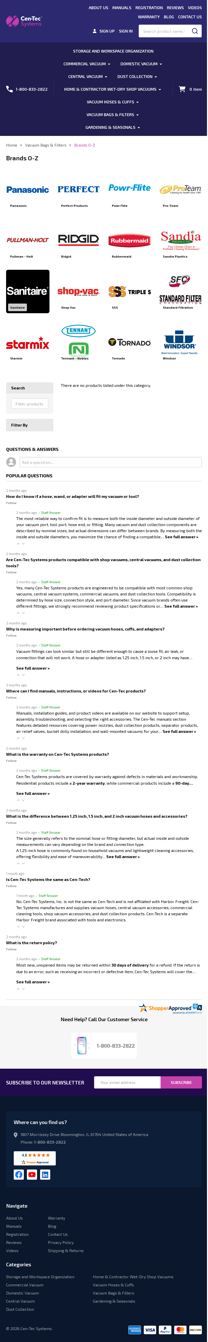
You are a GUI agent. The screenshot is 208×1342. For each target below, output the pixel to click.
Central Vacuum (85, 76)
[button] (18, 543)
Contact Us (190, 16)
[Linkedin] (45, 1175)
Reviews (175, 7)
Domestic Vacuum (139, 63)
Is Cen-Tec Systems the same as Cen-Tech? (48, 879)
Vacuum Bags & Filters (110, 114)
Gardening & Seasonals (110, 127)
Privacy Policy (61, 1242)
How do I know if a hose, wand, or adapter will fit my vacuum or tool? (72, 496)
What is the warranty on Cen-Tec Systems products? (57, 754)
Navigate (16, 1206)
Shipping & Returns (66, 1250)
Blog (169, 16)
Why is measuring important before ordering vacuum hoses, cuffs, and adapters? (85, 628)
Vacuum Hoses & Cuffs (110, 101)
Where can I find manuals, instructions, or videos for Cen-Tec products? (76, 690)
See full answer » (181, 536)
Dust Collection (134, 76)
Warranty (149, 16)
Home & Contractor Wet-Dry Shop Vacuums (110, 89)
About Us (98, 7)
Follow (11, 502)
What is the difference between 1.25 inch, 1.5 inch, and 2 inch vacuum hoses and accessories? (96, 816)
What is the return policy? (31, 942)
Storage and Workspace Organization (113, 51)
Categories (18, 1264)
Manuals (121, 7)
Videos (195, 7)
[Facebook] (19, 1175)
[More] (109, 63)
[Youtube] (32, 1175)
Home (11, 145)
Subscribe (181, 1082)
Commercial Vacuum (84, 63)
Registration (149, 7)
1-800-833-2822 (50, 1142)
